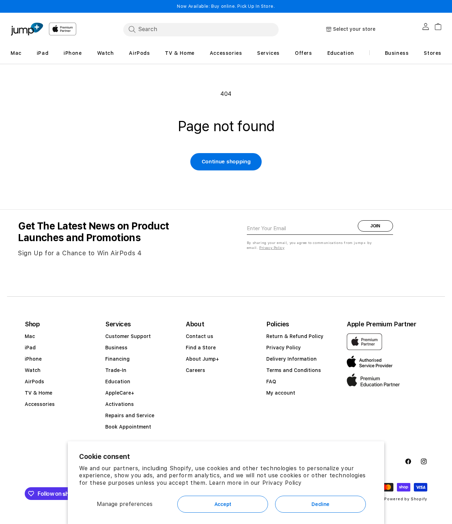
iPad (30, 347)
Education (117, 381)
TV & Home (38, 393)
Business (116, 347)
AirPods (34, 381)
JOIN (375, 225)
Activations (119, 404)
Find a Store (201, 347)
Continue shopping (226, 161)
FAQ (271, 381)
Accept (222, 504)
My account (280, 393)
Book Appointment (128, 427)
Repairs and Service (129, 415)
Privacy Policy (282, 482)
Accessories (40, 404)
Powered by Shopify (405, 499)
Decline (320, 504)
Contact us (199, 336)
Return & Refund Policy (294, 336)
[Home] (27, 29)
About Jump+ (202, 359)
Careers (195, 370)
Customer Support (128, 336)
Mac (30, 336)
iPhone (33, 359)
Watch (33, 370)
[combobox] (201, 29)
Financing (117, 359)
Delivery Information (291, 359)
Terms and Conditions (293, 370)
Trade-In (115, 370)
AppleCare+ (119, 393)
